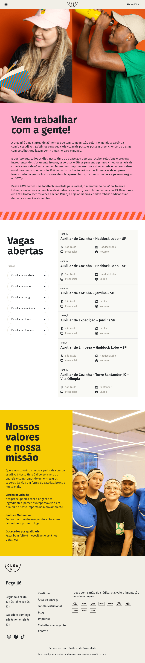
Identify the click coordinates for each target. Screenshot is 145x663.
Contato (43, 631)
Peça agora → (134, 4)
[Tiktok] (22, 636)
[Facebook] (15, 636)
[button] (6, 4)
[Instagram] (9, 636)
